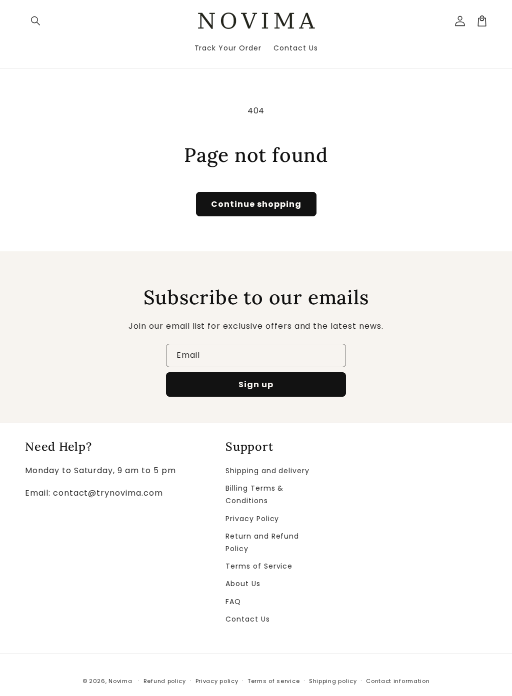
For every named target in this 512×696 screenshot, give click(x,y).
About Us (243, 584)
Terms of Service (259, 566)
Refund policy (165, 681)
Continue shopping (256, 204)
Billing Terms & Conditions (255, 494)
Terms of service (274, 681)
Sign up (256, 384)
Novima (120, 681)
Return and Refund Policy (262, 542)
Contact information (398, 681)
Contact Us (248, 619)
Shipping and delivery (268, 471)
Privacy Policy (252, 519)
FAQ (233, 602)
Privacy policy (217, 681)
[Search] (36, 21)
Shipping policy (333, 681)
